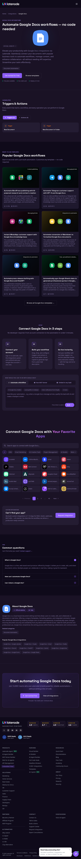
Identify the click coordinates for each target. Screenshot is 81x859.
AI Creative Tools (34, 452)
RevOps (4, 805)
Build (68, 405)
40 (49, 498)
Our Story (59, 775)
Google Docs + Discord (10, 648)
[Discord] (16, 730)
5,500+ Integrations (35, 766)
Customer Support (8, 791)
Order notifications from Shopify (50, 390)
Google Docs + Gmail (45, 644)
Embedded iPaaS (8, 766)
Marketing (5, 776)
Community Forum (62, 766)
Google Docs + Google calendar (12, 644)
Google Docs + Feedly (61, 644)
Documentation (61, 754)
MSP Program (6, 823)
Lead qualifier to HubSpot (31, 390)
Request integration (65, 515)
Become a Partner (8, 818)
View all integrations (50, 696)
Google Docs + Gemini (42, 648)
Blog (57, 757)
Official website (20, 610)
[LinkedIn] (8, 730)
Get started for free (12, 75)
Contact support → (26, 551)
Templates (32, 769)
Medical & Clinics (8, 785)
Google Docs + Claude (30, 644)
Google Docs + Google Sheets (31, 652)
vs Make (5, 839)
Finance (5, 797)
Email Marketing (20, 452)
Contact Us (32, 818)
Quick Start (59, 751)
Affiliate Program (8, 821)
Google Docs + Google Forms (12, 652)
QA (3, 808)
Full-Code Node (34, 760)
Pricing (58, 778)
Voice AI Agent (60, 818)
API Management (8, 763)
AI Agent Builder (7, 754)
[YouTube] (12, 730)
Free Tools (59, 760)
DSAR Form (27, 856)
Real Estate (6, 782)
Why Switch (6, 833)
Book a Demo (33, 823)
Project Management (50, 452)
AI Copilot (34, 772)
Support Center (34, 826)
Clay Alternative (7, 845)
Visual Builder (33, 751)
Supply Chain (6, 800)
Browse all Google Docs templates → (40, 303)
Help (32, 610)
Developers (6, 803)
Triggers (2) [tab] (11, 117)
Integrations (12, 14)
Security (58, 784)
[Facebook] (20, 730)
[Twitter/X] (4, 730)
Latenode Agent (9, 751)
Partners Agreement (38, 856)
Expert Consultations (36, 832)
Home (4, 14)
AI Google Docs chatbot (14, 390)
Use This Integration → (21, 127)
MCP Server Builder (8, 757)
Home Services (7, 779)
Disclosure (20, 856)
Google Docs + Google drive (59, 648)
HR (3, 788)
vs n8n (4, 842)
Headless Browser (35, 763)
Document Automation (11, 68)
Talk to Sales (33, 821)
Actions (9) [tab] (24, 117)
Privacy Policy (33, 853)
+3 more (65, 390)
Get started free (31, 696)
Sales (4, 794)
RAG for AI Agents (8, 760)
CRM (10, 452)
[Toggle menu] (77, 4)
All (4, 452)
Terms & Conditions (22, 853)
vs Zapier (5, 836)
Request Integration (35, 829)
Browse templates (32, 75)
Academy (59, 763)
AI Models (64, 452)
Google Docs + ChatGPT (26, 648)
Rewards (59, 781)
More (72, 452)
